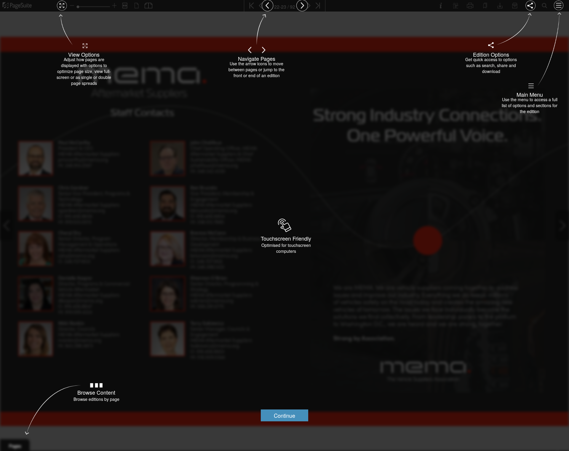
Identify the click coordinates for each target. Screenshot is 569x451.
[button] (284, 415)
